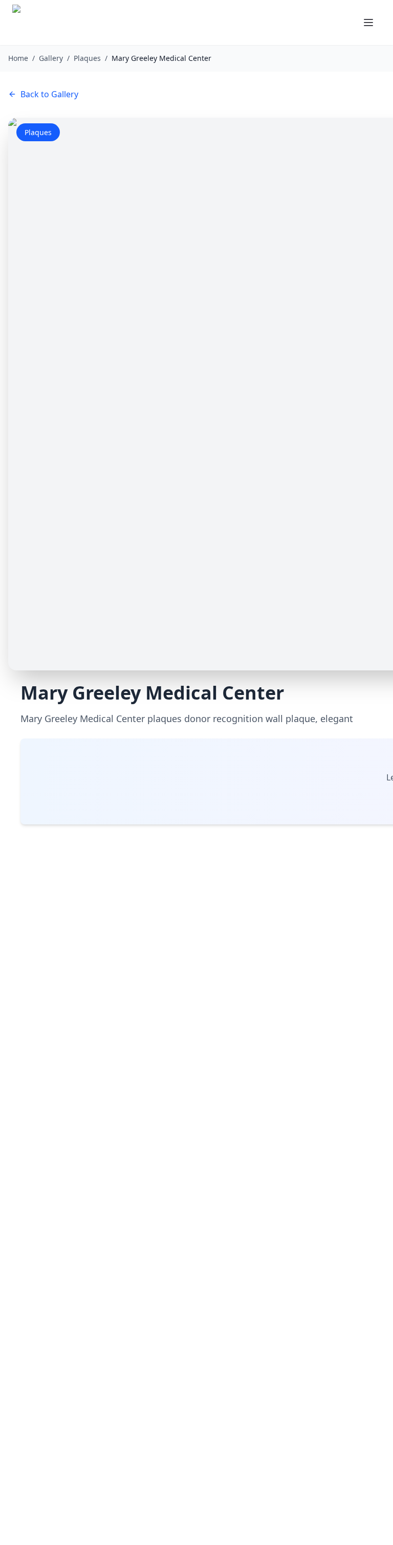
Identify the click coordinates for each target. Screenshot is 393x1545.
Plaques (87, 58)
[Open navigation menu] (368, 22)
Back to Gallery (49, 94)
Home (18, 58)
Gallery (51, 58)
